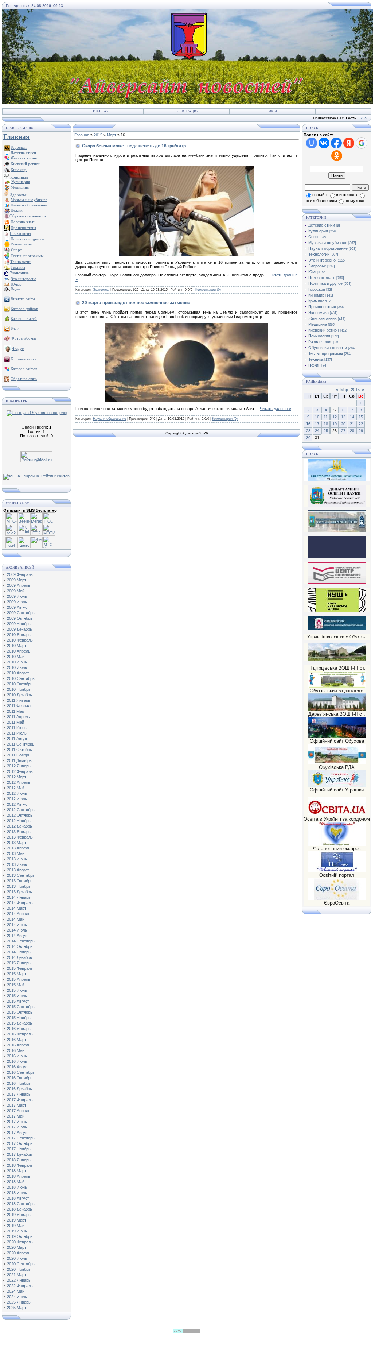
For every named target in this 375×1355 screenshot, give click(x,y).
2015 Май (15, 985)
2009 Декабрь (19, 629)
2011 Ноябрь (18, 755)
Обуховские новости (327, 347)
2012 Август (18, 804)
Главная (101, 111)
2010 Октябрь (19, 684)
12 (334, 417)
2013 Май (15, 853)
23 (308, 431)
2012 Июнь (17, 793)
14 (352, 417)
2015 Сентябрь (21, 1006)
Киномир (316, 295)
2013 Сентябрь (21, 875)
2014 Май (15, 919)
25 (326, 431)
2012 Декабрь (19, 826)
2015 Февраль (20, 968)
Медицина (317, 324)
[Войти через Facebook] (336, 143)
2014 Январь (19, 897)
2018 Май (15, 1182)
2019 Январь (19, 1214)
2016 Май (15, 1050)
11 (326, 417)
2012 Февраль (20, 771)
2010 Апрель (18, 651)
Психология (319, 336)
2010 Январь (19, 634)
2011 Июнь (17, 727)
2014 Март (16, 908)
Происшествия (322, 307)
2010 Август (18, 673)
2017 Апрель (18, 1110)
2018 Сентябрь (21, 1203)
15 (361, 417)
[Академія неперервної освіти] (337, 531)
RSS (363, 118)
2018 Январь (19, 1160)
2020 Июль (17, 1258)
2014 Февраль (20, 903)
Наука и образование (109, 419)
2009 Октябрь (19, 618)
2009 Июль (17, 602)
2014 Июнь (17, 924)
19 (334, 424)
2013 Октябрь (19, 881)
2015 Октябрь (19, 1012)
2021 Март (16, 1275)
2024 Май (15, 1291)
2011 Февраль (19, 706)
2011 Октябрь (19, 749)
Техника (315, 359)
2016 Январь (19, 1028)
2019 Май (15, 1225)
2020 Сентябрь (21, 1264)
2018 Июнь (17, 1187)
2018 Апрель (18, 1176)
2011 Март (16, 711)
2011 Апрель (18, 717)
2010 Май (15, 656)
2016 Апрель (18, 1045)
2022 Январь (19, 1280)
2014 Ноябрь (19, 952)
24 (317, 431)
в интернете (347, 195)
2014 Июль (17, 930)
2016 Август (18, 1067)
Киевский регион (323, 330)
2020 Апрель (18, 1253)
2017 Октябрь (19, 1143)
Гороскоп (316, 289)
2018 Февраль (20, 1165)
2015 (98, 135)
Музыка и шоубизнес (327, 242)
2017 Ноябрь (19, 1149)
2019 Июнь (17, 1231)
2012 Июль (17, 799)
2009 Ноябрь (19, 624)
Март (111, 135)
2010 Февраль (20, 640)
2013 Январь (19, 831)
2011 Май (15, 722)
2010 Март (16, 645)
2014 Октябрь (19, 946)
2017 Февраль (20, 1099)
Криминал (18, 177)
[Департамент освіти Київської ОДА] (337, 505)
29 (361, 431)
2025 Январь (19, 1302)
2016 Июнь (17, 1056)
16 (308, 424)
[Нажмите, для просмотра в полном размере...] (186, 401)
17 (317, 424)
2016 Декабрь (19, 1089)
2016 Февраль (20, 1034)
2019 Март (16, 1220)
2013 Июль (17, 864)
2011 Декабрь (19, 760)
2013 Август (18, 870)
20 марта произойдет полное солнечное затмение (136, 302)
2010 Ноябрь (19, 689)
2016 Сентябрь (21, 1072)
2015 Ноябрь (19, 1017)
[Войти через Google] (361, 143)
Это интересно (322, 260)
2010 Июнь (17, 662)
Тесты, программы (325, 353)
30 (308, 437)
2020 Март (16, 1247)
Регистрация (187, 111)
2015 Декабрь (19, 1023)
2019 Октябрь (19, 1236)
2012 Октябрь (19, 815)
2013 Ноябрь (19, 886)
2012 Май (15, 788)
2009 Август (18, 607)
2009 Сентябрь (21, 613)
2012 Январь (19, 766)
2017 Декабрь (19, 1154)
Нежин (314, 365)
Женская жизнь (322, 318)
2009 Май (15, 591)
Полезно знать (321, 277)
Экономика (101, 289)
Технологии (318, 254)
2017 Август (18, 1132)
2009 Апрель (18, 585)
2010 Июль (17, 667)
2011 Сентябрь (20, 744)
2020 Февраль (20, 1242)
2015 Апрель (18, 979)
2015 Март (16, 974)
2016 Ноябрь (19, 1083)
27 (343, 431)
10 (317, 417)
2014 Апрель (18, 913)
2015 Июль (17, 996)
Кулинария (318, 231)
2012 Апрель (18, 782)
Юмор (314, 272)
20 (343, 424)
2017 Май (15, 1116)
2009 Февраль (20, 574)
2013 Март (16, 842)
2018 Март (16, 1171)
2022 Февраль (20, 1286)
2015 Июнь (17, 990)
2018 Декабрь (19, 1209)
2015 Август (18, 1001)
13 (343, 417)
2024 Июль (17, 1296)
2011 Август (18, 738)
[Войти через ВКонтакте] (324, 143)
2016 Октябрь (19, 1078)
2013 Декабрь (19, 892)
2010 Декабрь (19, 695)
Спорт (314, 237)
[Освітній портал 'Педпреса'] (337, 557)
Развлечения (320, 342)
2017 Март (16, 1105)
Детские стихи (23, 153)
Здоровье (18, 195)
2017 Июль (17, 1127)
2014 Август (18, 935)
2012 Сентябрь (21, 810)
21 (352, 424)
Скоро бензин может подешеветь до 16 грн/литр (134, 145)
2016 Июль (17, 1061)
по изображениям (321, 200)
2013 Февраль (20, 837)
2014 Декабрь (19, 957)
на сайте (320, 195)
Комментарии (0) (208, 289)
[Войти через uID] (311, 143)
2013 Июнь (17, 859)
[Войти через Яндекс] (348, 143)
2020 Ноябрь (19, 1269)
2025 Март (16, 1307)
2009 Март (16, 580)
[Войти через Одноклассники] (336, 155)
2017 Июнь (17, 1121)
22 (361, 424)
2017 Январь (19, 1094)
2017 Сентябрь (21, 1138)
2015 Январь (19, 963)
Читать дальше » (275, 408)
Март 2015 (350, 389)
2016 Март (16, 1039)
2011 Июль (17, 733)
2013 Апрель (18, 848)
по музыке (354, 200)
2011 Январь (18, 700)
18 (326, 424)
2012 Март (16, 777)
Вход (272, 111)
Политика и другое (325, 283)
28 (352, 431)
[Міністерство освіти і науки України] (337, 469)
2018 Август (18, 1198)
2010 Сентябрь (21, 678)
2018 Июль (17, 1193)
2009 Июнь (17, 596)
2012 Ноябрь (19, 820)
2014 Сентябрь (21, 941)
